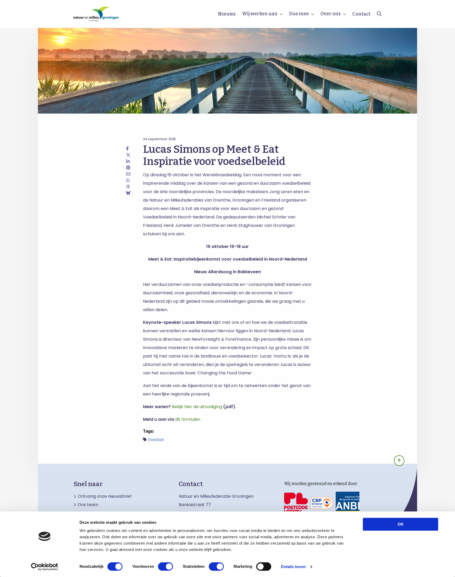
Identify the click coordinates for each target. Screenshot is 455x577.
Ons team (88, 505)
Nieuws (227, 14)
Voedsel (156, 439)
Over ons (330, 14)
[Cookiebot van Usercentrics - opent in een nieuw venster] (45, 567)
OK (401, 524)
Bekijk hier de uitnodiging (197, 407)
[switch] (165, 566)
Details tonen (293, 566)
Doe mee (299, 14)
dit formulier (187, 419)
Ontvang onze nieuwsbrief (105, 496)
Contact (361, 14)
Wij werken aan (260, 14)
